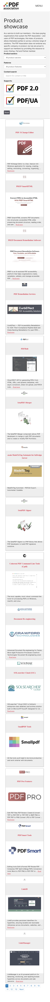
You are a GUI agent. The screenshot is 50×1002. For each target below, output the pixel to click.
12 (12, 989)
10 (39, 986)
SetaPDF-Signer (24, 510)
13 (16, 989)
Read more (10, 171)
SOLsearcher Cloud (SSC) (25, 673)
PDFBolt (24, 349)
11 (7, 989)
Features (7, 63)
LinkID (24, 889)
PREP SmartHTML (24, 186)
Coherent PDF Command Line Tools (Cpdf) (24, 565)
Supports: (8, 81)
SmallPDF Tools (24, 727)
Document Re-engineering (24, 619)
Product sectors (10, 54)
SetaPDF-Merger (24, 403)
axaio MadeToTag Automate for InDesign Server (25, 456)
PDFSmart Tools (25, 835)
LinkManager (24, 943)
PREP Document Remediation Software (24, 240)
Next (22, 989)
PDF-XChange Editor (25, 133)
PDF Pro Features (24, 781)
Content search (10, 72)
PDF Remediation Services (25, 294)
